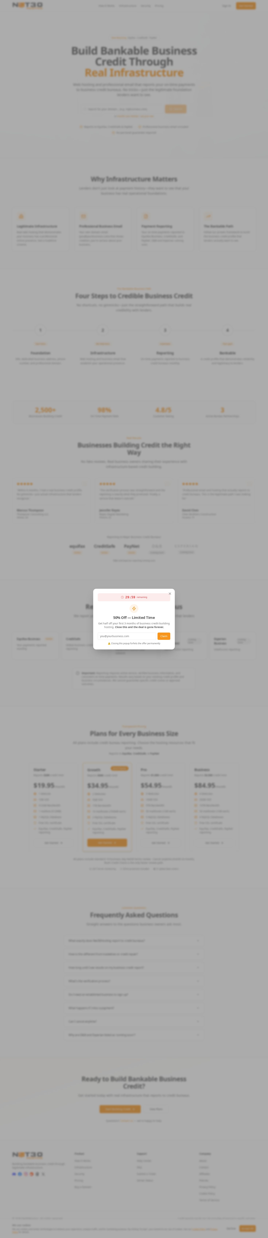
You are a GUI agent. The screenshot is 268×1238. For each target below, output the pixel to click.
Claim (163, 636)
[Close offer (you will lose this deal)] (169, 593)
